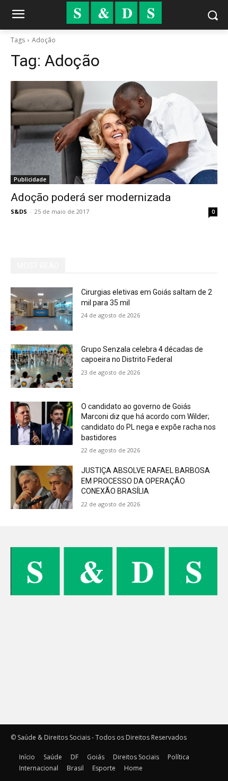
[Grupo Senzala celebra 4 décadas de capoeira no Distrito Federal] (42, 366)
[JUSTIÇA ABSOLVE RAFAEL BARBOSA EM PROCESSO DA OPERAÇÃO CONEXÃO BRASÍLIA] (42, 487)
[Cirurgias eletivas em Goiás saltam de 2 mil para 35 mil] (42, 309)
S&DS (19, 211)
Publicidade (30, 179)
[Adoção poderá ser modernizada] (114, 132)
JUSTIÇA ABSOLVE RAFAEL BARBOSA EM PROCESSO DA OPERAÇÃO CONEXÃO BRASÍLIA (145, 480)
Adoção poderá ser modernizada (91, 197)
